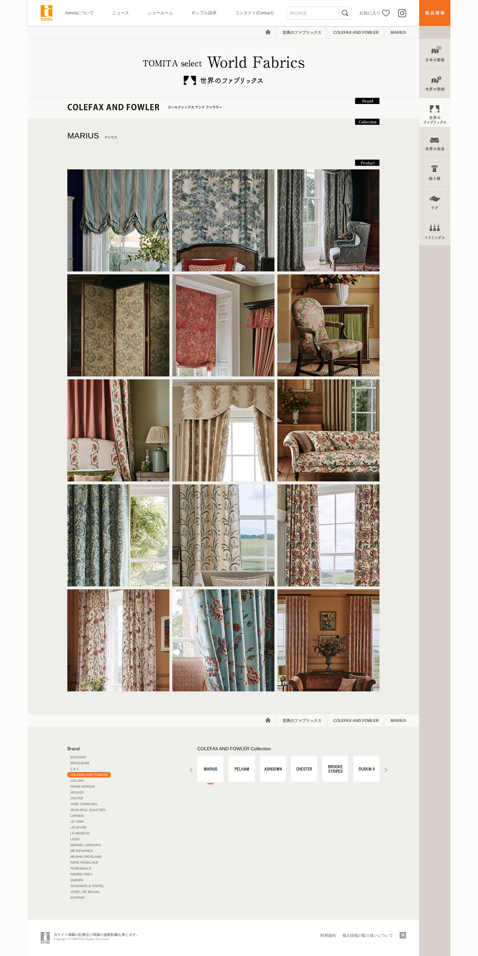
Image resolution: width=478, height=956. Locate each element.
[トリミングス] (434, 231)
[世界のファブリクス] (434, 112)
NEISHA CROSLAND (85, 856)
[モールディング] (434, 172)
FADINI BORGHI (82, 786)
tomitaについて (79, 12)
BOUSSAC (78, 757)
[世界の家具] (434, 142)
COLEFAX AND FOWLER (356, 32)
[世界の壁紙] (434, 83)
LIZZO (75, 839)
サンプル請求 (204, 12)
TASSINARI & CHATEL (87, 886)
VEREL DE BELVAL (85, 892)
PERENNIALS (80, 868)
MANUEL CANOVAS (85, 845)
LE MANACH (79, 833)
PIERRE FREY (81, 874)
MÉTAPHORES (81, 851)
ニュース (120, 12)
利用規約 (328, 935)
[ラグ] (434, 201)
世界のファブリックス (302, 32)
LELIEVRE (78, 827)
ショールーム (160, 12)
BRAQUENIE (80, 763)
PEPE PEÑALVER (84, 862)
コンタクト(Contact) (254, 12)
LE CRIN (76, 821)
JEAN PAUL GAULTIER (87, 810)
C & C (74, 769)
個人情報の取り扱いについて (367, 935)
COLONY (77, 780)
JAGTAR (76, 798)
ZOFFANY (77, 897)
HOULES (77, 792)
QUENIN (76, 880)
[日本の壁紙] (434, 53)
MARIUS (92, 135)
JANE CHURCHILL (84, 804)
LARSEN (77, 816)
